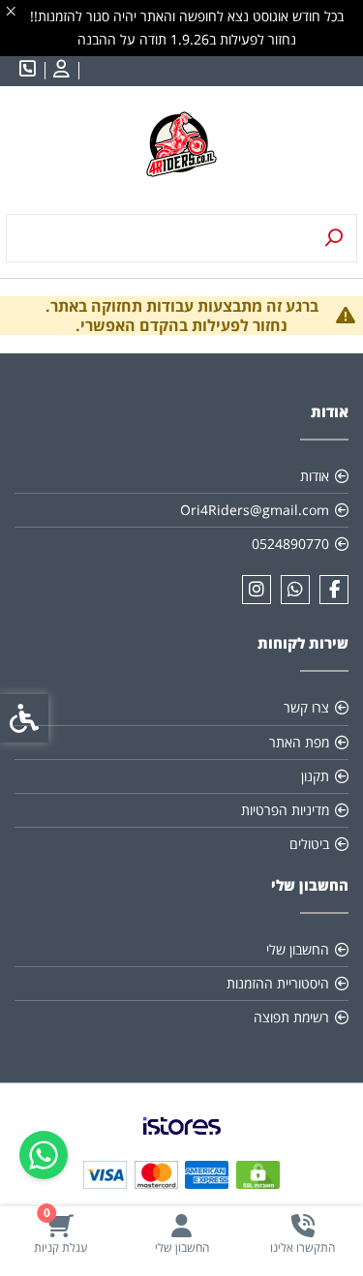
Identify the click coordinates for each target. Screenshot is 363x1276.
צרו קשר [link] (306, 707)
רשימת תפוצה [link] (291, 1017)
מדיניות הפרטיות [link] (285, 810)
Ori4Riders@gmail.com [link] (254, 510)
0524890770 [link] (290, 543)
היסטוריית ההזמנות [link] (278, 983)
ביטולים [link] (309, 844)
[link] (302, 1233)
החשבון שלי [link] (297, 949)
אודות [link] (314, 476)
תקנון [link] (315, 776)
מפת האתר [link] (299, 742)
